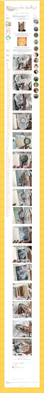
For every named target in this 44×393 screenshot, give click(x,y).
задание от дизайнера (8, 165)
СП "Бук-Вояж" (7, 189)
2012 (6, 150)
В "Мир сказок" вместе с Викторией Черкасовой (9, 119)
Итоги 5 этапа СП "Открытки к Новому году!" (8, 109)
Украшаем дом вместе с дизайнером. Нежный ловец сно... (9, 75)
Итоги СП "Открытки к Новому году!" (8, 101)
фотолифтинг (7, 213)
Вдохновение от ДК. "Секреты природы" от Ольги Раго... (9, 127)
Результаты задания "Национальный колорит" (8, 92)
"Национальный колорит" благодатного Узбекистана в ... (8, 133)
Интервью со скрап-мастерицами (8, 172)
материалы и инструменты (7, 175)
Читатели (7, 215)
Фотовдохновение (7, 212)
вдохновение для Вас (17, 363)
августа (7, 139)
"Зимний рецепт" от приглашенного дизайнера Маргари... (8, 77)
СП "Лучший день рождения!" (7, 193)
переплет (7, 181)
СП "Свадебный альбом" (8, 195)
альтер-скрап (7, 153)
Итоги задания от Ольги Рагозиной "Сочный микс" (8, 121)
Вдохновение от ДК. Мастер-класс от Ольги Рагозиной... (9, 94)
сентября (7, 138)
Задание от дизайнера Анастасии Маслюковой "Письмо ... (9, 82)
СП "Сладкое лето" (7, 199)
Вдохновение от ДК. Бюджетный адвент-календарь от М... (9, 105)
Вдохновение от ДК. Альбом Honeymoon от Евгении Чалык (9, 125)
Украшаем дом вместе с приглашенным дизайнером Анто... (9, 88)
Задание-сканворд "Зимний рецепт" (8, 95)
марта (7, 143)
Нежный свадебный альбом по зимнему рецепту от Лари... (9, 69)
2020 (6, 65)
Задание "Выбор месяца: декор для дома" (8, 135)
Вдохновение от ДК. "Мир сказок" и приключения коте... (8, 98)
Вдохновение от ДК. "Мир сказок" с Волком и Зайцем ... (8, 103)
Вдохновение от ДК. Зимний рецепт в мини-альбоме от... (8, 84)
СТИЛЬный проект (8, 209)
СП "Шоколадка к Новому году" (7, 202)
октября (7, 137)
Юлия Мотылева (22, 20)
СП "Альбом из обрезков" (7, 187)
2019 (6, 66)
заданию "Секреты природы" (26, 35)
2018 (6, 67)
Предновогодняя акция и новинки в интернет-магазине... (8, 71)
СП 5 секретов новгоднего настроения (8, 203)
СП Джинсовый (7, 206)
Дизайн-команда (7, 161)
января (7, 145)
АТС (6, 154)
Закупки (7, 171)
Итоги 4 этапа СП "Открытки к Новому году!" (8, 131)
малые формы (7, 173)
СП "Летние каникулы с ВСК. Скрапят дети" (8, 192)
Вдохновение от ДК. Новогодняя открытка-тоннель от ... (8, 129)
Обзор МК (7, 179)
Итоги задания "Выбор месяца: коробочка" (8, 110)
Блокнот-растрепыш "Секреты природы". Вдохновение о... (8, 115)
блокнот (15, 363)
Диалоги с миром (7, 160)
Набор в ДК (7, 177)
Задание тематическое (8, 167)
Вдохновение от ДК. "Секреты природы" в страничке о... (9, 107)
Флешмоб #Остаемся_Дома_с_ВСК (8, 211)
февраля (7, 144)
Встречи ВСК (7, 158)
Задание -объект (7, 163)
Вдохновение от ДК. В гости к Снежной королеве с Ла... (9, 99)
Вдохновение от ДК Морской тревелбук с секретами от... (9, 90)
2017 (6, 146)
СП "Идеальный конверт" (7, 191)
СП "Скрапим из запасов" (7, 198)
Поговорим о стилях (8, 182)
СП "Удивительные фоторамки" (8, 200)
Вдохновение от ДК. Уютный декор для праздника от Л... (8, 79)
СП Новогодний (7, 207)
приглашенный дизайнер (21, 363)
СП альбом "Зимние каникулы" (8, 205)
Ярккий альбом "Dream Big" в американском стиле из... (8, 113)
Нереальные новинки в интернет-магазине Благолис (8, 123)
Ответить (15, 368)
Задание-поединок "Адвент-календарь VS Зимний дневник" (8, 117)
